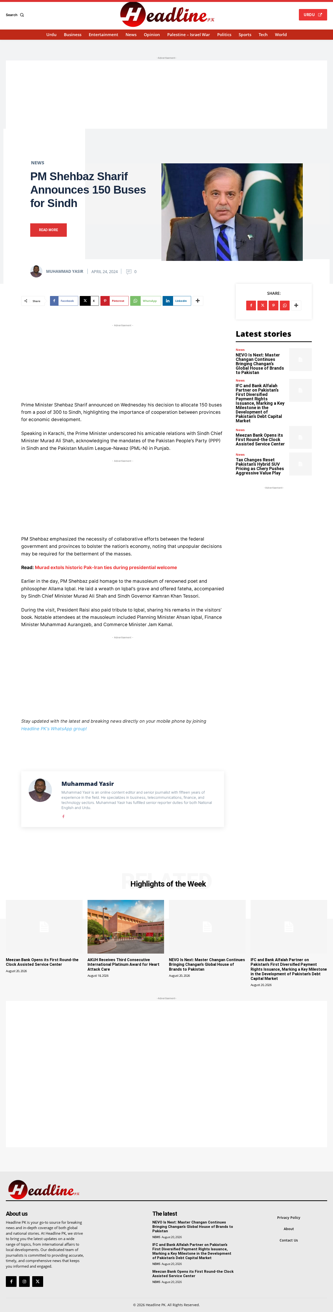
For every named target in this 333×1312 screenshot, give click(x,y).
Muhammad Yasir (64, 271)
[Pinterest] (273, 305)
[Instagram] (24, 1281)
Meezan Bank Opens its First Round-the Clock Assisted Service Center (260, 439)
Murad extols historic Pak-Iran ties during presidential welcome (106, 567)
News (37, 162)
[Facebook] (63, 815)
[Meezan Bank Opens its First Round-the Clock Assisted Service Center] (300, 437)
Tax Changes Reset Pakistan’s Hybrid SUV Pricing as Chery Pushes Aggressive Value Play (260, 466)
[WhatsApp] (285, 305)
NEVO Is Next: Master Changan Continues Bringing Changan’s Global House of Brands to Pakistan (260, 363)
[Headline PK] (167, 14)
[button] (16, 15)
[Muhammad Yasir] (37, 271)
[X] (262, 305)
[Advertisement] (166, 94)
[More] (198, 301)
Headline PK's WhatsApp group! (54, 728)
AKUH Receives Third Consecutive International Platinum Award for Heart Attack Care (123, 964)
